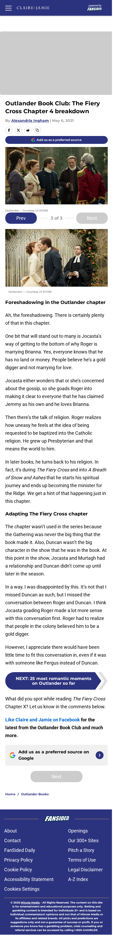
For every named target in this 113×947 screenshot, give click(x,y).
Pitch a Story (81, 850)
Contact (12, 840)
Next (92, 218)
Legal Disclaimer (85, 869)
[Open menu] (8, 8)
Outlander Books (35, 794)
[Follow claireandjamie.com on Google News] (100, 755)
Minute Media (30, 902)
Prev (21, 218)
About (10, 831)
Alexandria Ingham (30, 120)
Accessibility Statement (29, 879)
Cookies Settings (21, 889)
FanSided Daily (19, 850)
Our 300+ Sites (83, 840)
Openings (78, 831)
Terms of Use (82, 860)
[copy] (37, 130)
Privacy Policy (18, 860)
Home (10, 794)
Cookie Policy (18, 869)
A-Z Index (78, 879)
